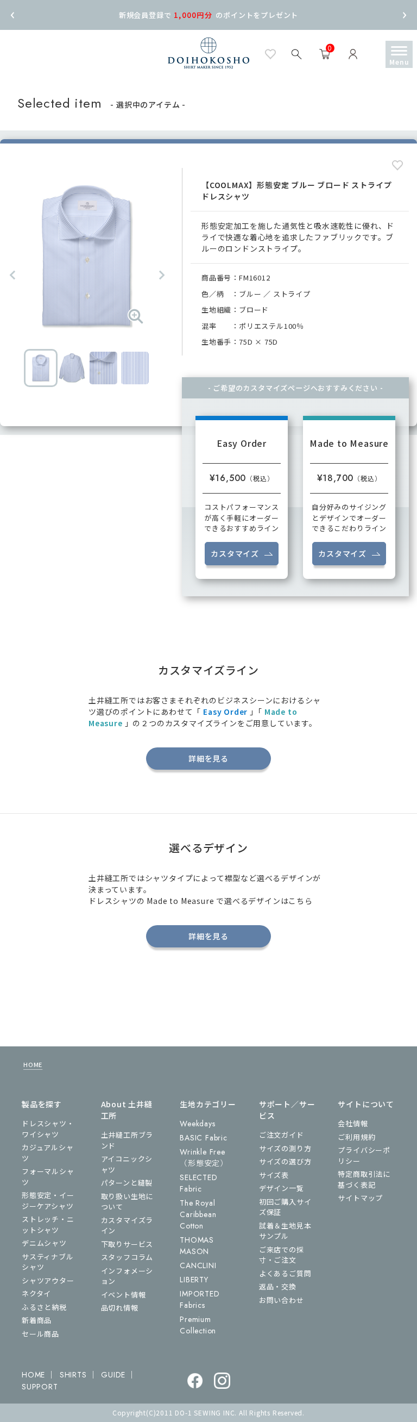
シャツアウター (48, 1280)
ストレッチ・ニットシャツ (48, 1224)
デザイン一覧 (281, 1188)
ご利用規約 (356, 1137)
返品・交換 (277, 1286)
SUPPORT (40, 1386)
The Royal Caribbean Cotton (198, 1214)
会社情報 (353, 1123)
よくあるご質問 (285, 1273)
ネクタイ (36, 1293)
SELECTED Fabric (198, 1183)
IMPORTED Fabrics (199, 1299)
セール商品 (40, 1334)
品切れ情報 (119, 1307)
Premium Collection (198, 1325)
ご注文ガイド (281, 1135)
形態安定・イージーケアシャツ (48, 1200)
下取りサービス (127, 1244)
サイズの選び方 (285, 1161)
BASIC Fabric (204, 1137)
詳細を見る (208, 758)
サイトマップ (360, 1198)
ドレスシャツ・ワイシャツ (48, 1128)
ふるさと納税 (44, 1307)
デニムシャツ (44, 1243)
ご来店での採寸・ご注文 (281, 1254)
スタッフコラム (127, 1257)
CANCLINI (198, 1265)
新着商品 (37, 1320)
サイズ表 (274, 1175)
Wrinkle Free (204, 1157)
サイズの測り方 (285, 1148)
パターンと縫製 (127, 1182)
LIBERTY (194, 1279)
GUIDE (113, 1374)
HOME (32, 1064)
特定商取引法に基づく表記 (364, 1179)
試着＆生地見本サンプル (285, 1231)
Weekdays (197, 1123)
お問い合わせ (281, 1300)
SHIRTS (73, 1374)
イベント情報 (123, 1294)
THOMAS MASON (197, 1245)
